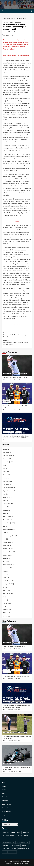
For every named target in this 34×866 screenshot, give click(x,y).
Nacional (5, 555)
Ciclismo (5, 478)
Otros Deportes (23, 373)
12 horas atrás (18, 771)
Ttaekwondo (6, 603)
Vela (4, 606)
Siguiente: (15, 342)
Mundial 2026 (6, 548)
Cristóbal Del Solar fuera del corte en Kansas (15, 377)
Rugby (4, 577)
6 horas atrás (17, 379)
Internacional (18, 22)
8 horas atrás (17, 409)
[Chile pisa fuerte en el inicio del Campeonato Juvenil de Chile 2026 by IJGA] (17, 724)
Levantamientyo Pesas (9, 535)
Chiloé (26, 835)
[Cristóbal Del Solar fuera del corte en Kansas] (17, 365)
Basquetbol (5, 22)
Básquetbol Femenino (9, 835)
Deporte (12, 22)
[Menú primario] (5, 11)
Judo (4, 526)
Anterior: (16, 335)
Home (3, 782)
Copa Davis (6, 484)
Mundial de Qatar (7, 552)
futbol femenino (15, 845)
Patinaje (5, 571)
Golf (10, 373)
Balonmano (6, 458)
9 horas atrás (17, 740)
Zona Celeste (6, 616)
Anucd (18, 832)
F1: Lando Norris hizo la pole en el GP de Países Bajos (16, 676)
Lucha (4, 539)
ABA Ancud (6, 832)
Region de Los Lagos (23, 848)
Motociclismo (6, 542)
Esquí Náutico (6, 503)
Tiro (4, 596)
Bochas (5, 468)
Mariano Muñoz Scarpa (9, 31)
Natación (5, 558)
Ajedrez (5, 449)
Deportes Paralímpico (22, 842)
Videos (5, 609)
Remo (4, 574)
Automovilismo (6, 399)
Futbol (4, 507)
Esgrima (5, 500)
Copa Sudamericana (8, 491)
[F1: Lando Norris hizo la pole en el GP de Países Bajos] (17, 393)
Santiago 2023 (7, 584)
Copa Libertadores (8, 487)
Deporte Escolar (14, 838)
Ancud (13, 832)
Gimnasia (5, 510)
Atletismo (5, 452)
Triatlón (5, 600)
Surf (4, 587)
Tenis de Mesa (6, 593)
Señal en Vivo (5, 807)
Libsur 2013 (6, 848)
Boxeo (4, 471)
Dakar (4, 494)
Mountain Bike (7, 545)
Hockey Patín (6, 519)
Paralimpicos (6, 568)
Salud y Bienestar (7, 580)
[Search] (31, 11)
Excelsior (5, 845)
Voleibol (5, 613)
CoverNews (16, 863)
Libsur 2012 (24, 845)
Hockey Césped (7, 516)
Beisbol (5, 465)
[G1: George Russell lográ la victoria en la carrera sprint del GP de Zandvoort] (17, 755)
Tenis (4, 590)
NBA (4, 561)
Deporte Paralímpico (8, 842)
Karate (4, 532)
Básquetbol (26, 832)
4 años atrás (18, 31)
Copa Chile (6, 481)
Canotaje (5, 474)
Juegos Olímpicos (7, 529)
